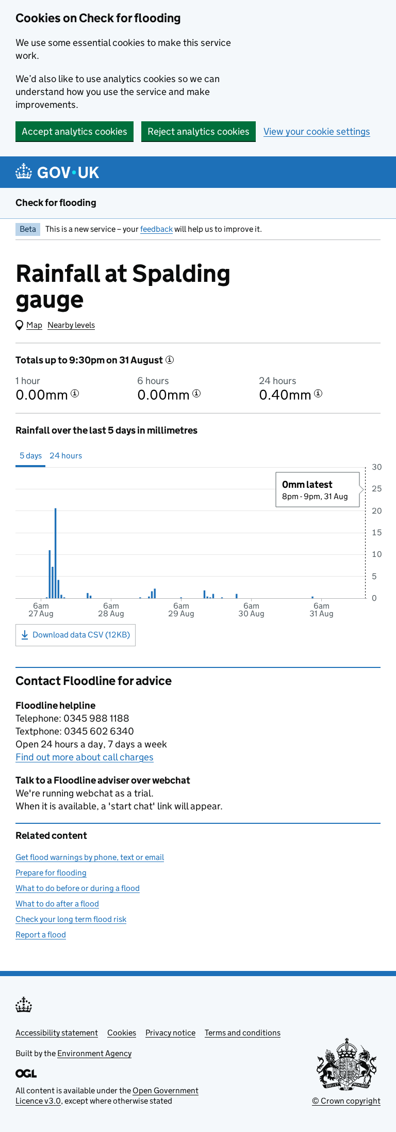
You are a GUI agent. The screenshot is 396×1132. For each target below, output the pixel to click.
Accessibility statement (56, 1033)
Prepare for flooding (51, 873)
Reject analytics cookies (198, 131)
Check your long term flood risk (70, 919)
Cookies (121, 1033)
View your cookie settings (316, 131)
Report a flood (40, 934)
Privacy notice (170, 1033)
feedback (156, 229)
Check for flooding (55, 203)
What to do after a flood (57, 903)
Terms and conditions (242, 1033)
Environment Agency (94, 1053)
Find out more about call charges (84, 757)
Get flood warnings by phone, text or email (89, 857)
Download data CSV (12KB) (81, 635)
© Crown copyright (346, 1101)
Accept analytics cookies (74, 131)
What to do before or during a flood (77, 888)
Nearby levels (71, 325)
